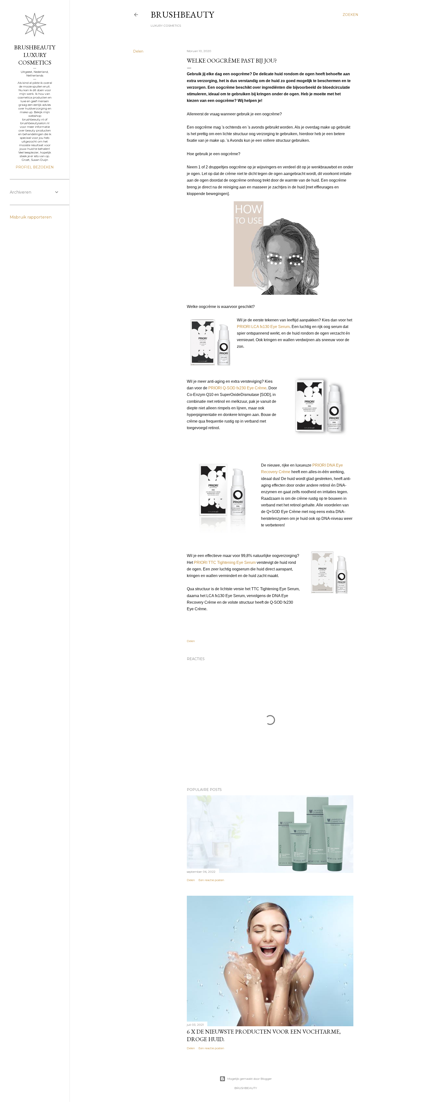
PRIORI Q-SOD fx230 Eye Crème (237, 388)
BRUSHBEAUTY (182, 14)
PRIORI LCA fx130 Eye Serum (263, 327)
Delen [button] (138, 51)
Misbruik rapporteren (31, 217)
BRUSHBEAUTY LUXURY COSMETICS (34, 55)
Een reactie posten (211, 880)
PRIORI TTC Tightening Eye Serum (225, 562)
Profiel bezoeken (35, 167)
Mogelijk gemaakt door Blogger (249, 1078)
